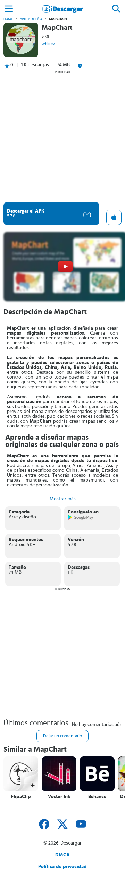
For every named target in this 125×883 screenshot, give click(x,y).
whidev (48, 44)
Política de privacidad (62, 866)
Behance (97, 796)
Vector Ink (59, 796)
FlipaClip (21, 796)
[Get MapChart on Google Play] (81, 518)
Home (8, 19)
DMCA (62, 854)
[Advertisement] (62, 136)
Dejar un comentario (62, 736)
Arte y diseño (31, 19)
